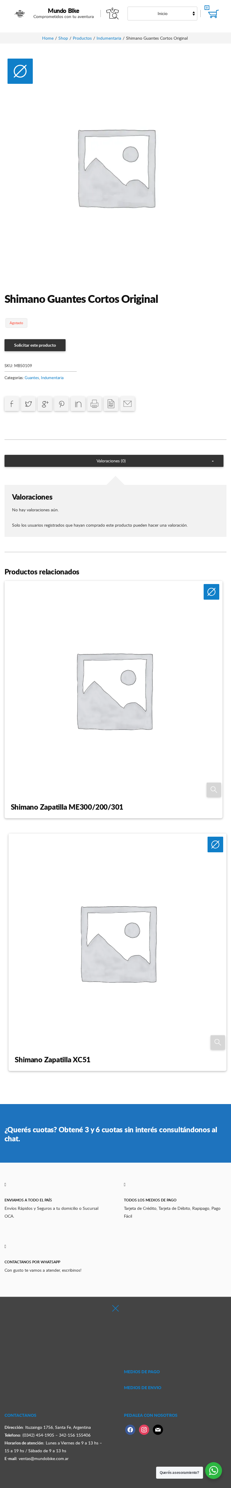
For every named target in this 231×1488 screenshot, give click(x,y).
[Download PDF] (111, 404)
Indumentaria (52, 377)
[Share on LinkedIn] (78, 404)
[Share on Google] (45, 404)
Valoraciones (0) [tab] (111, 461)
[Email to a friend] (127, 404)
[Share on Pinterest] (61, 404)
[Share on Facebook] (12, 404)
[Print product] (94, 404)
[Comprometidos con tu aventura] (19, 14)
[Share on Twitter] (28, 404)
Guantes (32, 377)
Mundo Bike (63, 10)
